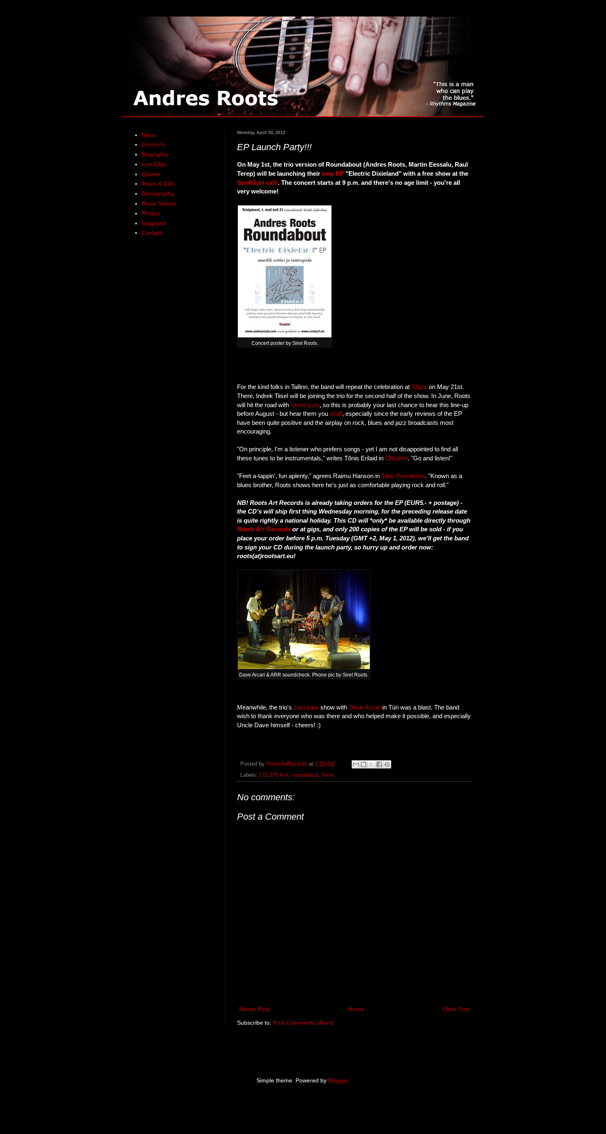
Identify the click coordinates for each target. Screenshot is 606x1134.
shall (336, 413)
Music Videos (158, 203)
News (148, 135)
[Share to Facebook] (379, 764)
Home (356, 1009)
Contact (151, 232)
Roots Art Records (264, 529)
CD (263, 775)
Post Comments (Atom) (303, 1022)
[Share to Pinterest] (387, 764)
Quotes (150, 174)
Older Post (456, 1009)
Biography (154, 154)
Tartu (327, 775)
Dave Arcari (365, 707)
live (284, 775)
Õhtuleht (396, 458)
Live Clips (154, 164)
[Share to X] (371, 764)
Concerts (153, 144)
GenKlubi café (257, 182)
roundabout (304, 775)
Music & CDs (158, 183)
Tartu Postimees (403, 475)
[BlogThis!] (363, 764)
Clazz (419, 386)
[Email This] (356, 764)
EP (273, 775)
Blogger (338, 1080)
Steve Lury (305, 404)
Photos (150, 213)
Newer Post (254, 1009)
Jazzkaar (306, 707)
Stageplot (153, 223)
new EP (333, 173)
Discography (157, 193)
